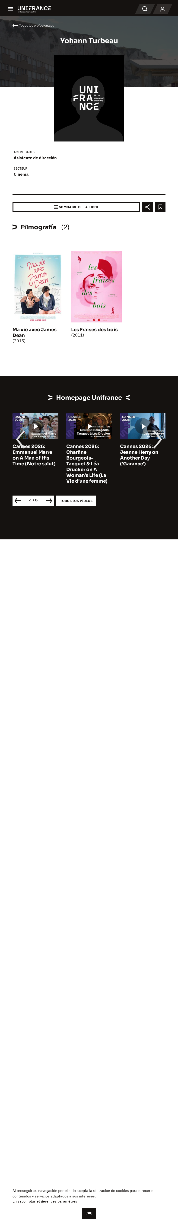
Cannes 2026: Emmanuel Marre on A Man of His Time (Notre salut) (34, 455)
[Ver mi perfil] (162, 9)
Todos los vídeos (76, 501)
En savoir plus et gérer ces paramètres (45, 1201)
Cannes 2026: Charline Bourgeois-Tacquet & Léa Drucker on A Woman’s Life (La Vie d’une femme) (87, 464)
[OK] (89, 1213)
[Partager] (147, 207)
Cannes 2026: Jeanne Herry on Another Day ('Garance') (139, 455)
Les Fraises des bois (94, 330)
